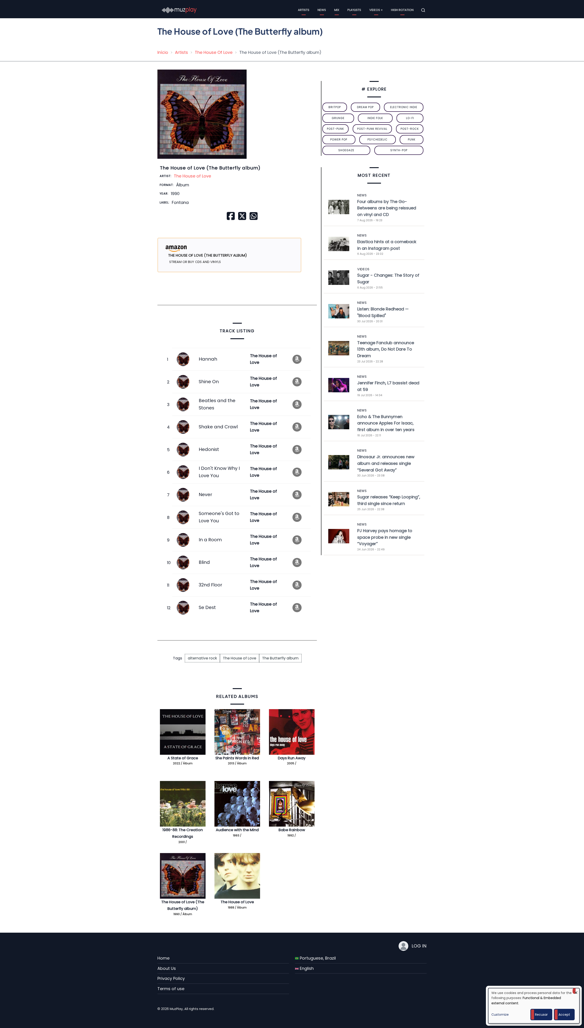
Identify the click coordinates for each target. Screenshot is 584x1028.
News (322, 10)
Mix (336, 10)
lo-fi (410, 118)
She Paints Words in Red (237, 758)
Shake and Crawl (218, 427)
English (306, 968)
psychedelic (378, 139)
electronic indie (403, 107)
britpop (334, 107)
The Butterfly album (280, 658)
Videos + (376, 10)
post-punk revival (372, 129)
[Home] (179, 10)
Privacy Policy (171, 978)
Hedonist (209, 449)
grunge (338, 118)
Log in (419, 946)
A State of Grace (182, 758)
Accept (564, 1014)
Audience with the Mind (237, 830)
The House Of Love (213, 52)
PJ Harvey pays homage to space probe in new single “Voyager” (384, 537)
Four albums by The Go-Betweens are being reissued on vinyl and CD (386, 208)
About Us (166, 968)
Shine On (209, 381)
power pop (338, 139)
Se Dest (207, 607)
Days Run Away (291, 758)
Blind (204, 562)
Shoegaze (346, 150)
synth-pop (398, 150)
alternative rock (202, 658)
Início (162, 52)
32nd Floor (210, 585)
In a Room (210, 539)
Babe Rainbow (292, 830)
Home (163, 958)
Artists (303, 10)
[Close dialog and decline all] (576, 991)
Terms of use (170, 989)
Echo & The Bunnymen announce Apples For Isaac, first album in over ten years (386, 423)
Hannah (208, 359)
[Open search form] (423, 10)
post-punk (335, 129)
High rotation (402, 10)
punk (411, 139)
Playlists (354, 10)
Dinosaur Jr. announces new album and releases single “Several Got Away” (386, 463)
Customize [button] (500, 1014)
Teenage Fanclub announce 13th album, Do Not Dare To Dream (385, 349)
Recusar (541, 1014)
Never (205, 494)
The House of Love (192, 176)
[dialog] (533, 1005)
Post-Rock (410, 129)
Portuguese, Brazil (317, 958)
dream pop (365, 107)
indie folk (375, 118)
